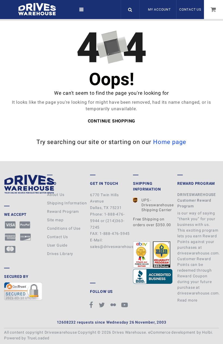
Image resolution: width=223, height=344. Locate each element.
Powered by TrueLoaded (26, 338)
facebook (92, 305)
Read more (188, 300)
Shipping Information (67, 203)
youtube (125, 305)
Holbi (207, 332)
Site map (55, 220)
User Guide (57, 245)
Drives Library (60, 253)
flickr (114, 304)
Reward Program (63, 211)
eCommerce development (172, 332)
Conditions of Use (63, 228)
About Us (55, 194)
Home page (170, 142)
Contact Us (190, 9)
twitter (102, 305)
